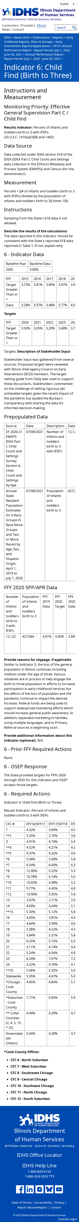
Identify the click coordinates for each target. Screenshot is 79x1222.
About (41, 25)
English (64, 4)
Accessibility (43, 1202)
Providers (27, 25)
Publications (41, 37)
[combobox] (67, 4)
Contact (18, 29)
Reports (58, 37)
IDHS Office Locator (39, 1155)
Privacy (59, 1202)
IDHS (7, 37)
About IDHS (22, 37)
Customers (10, 25)
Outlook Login (67, 1219)
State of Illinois (22, 1202)
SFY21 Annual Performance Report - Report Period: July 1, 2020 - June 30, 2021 (38, 50)
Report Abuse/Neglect (32, 1207)
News (6, 29)
